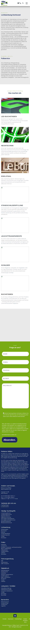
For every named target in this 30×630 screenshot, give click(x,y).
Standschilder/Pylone (5, 533)
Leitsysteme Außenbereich (7, 591)
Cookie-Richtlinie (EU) (25, 620)
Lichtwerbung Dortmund (6, 514)
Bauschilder (3, 595)
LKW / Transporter (5, 563)
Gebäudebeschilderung (6, 588)
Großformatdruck (5, 576)
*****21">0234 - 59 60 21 (8, 497)
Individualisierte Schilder (6, 589)
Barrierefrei (15, 338)
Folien (15, 322)
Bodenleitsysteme (5, 601)
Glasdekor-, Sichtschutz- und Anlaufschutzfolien (11, 547)
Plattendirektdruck (5, 570)
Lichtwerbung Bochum (6, 513)
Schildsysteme (4, 604)
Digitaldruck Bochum (5, 515)
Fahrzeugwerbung (15, 317)
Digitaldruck (15, 327)
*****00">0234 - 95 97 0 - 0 (9, 496)
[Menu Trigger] (27, 3)
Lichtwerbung (15, 333)
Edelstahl (3, 532)
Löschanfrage (18, 619)
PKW (2, 560)
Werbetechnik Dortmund (6, 522)
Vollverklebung (4, 562)
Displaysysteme (4, 571)
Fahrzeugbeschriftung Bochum (7, 518)
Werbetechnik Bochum (6, 521)
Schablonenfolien (5, 551)
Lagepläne (3, 606)
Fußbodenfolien (4, 550)
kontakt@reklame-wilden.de (9, 434)
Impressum (10, 619)
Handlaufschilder (4, 603)
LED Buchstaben (4, 529)
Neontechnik (4, 530)
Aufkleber (3, 552)
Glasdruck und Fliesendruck (7, 574)
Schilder (15, 312)
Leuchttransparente (5, 535)
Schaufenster (4, 545)
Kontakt (4, 619)
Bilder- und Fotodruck (5, 577)
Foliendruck (3, 544)
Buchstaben (3, 537)
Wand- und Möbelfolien (6, 548)
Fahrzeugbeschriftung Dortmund (8, 520)
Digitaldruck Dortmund (6, 517)
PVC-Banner (3, 578)
